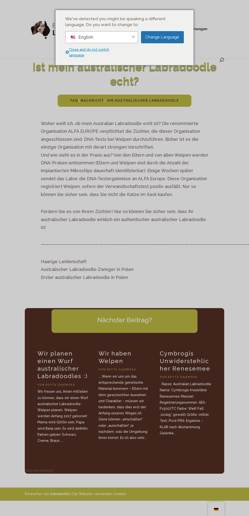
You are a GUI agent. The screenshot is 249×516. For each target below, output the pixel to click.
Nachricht (92, 100)
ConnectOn (60, 494)
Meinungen (197, 29)
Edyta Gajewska (60, 384)
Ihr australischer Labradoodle (143, 100)
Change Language (162, 37)
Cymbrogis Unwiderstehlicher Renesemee (185, 361)
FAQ (74, 100)
